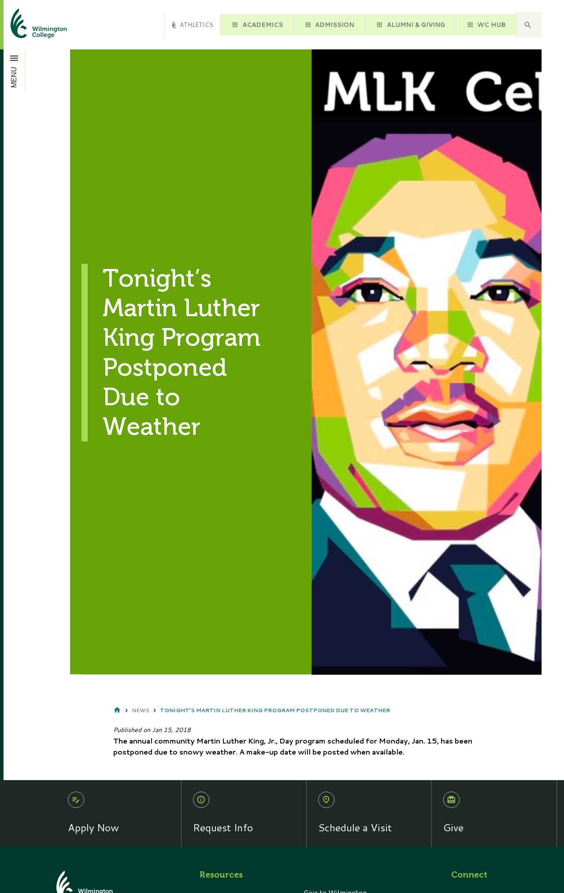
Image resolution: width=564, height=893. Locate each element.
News (140, 710)
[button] (529, 24)
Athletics (196, 24)
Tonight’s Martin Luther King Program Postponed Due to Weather (275, 710)
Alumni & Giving (416, 24)
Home (117, 710)
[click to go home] (28, 24)
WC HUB (491, 24)
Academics (262, 24)
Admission (334, 24)
